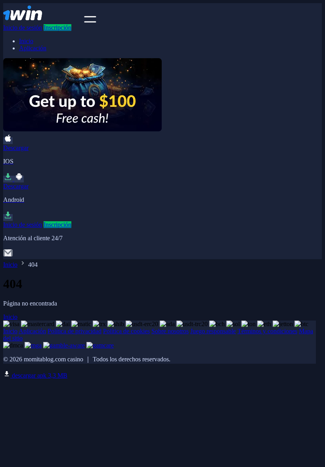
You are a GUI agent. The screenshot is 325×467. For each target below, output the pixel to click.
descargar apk (38, 375)
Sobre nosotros (170, 331)
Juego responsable (213, 331)
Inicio (26, 41)
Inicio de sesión (22, 27)
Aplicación (32, 48)
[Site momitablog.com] (42, 20)
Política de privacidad (74, 331)
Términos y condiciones (267, 331)
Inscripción (57, 27)
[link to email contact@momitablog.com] (8, 255)
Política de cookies (126, 331)
